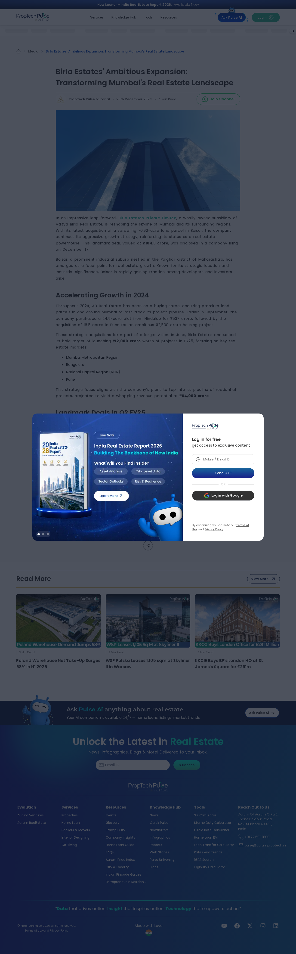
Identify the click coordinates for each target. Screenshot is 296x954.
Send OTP (223, 473)
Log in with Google (227, 495)
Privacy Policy (214, 529)
